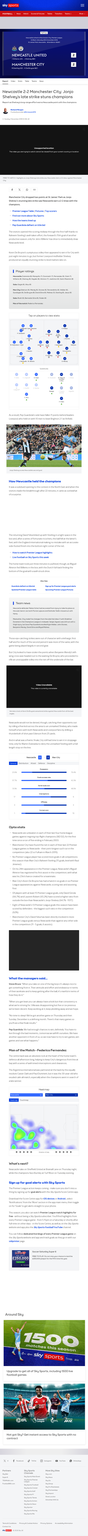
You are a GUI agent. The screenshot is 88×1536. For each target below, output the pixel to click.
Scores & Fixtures (38, 13)
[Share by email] (34, 190)
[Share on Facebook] (12, 190)
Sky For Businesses (52, 1487)
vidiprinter (14, 1241)
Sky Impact (50, 1493)
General (13, 763)
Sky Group (49, 1483)
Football (8, 14)
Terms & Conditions (9, 1523)
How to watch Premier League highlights (32, 552)
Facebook (20, 1461)
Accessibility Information (64, 1523)
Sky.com (49, 1474)
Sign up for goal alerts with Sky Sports (37, 1182)
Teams (67, 13)
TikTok (33, 1461)
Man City (49, 1095)
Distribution (23, 763)
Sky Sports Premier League (31, 1480)
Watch (25, 13)
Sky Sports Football (31, 1485)
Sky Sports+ (28, 1507)
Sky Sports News (30, 1504)
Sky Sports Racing (30, 1510)
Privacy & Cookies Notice (28, 1523)
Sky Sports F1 (29, 1494)
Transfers (58, 13)
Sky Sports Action (30, 1501)
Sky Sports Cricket (30, 1488)
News (19, 13)
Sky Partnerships (52, 1490)
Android (61, 1198)
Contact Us (6, 1526)
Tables (49, 13)
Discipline (51, 763)
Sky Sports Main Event (32, 1476)
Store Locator (50, 1496)
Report (5, 81)
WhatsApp (77, 1461)
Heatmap (14, 1100)
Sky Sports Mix (29, 1514)
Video (13, 81)
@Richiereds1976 (30, 112)
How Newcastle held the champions (35, 481)
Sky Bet (5, 1474)
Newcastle (15, 1095)
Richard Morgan (17, 110)
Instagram (47, 1461)
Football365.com (8, 1483)
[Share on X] (19, 190)
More (81, 13)
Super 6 (5, 1477)
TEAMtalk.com (7, 1480)
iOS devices (49, 1198)
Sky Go (48, 1480)
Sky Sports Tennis (30, 1497)
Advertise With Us (52, 1499)
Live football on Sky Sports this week (30, 557)
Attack (33, 763)
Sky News (49, 1477)
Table (27, 81)
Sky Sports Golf (29, 1491)
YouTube (48, 1227)
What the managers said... (28, 978)
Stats (20, 81)
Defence (41, 763)
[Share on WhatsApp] (27, 190)
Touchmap (24, 1100)
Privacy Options (46, 1523)
